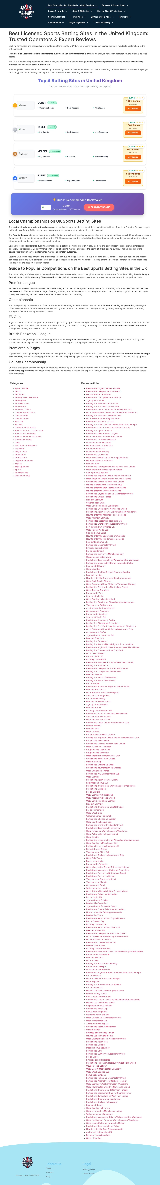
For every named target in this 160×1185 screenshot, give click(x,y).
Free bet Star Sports (96, 689)
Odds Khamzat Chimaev (97, 518)
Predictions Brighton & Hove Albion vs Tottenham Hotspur (113, 972)
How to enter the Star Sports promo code (106, 487)
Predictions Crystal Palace (98, 496)
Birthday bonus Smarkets (98, 1135)
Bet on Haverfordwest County (100, 734)
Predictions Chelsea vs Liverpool (101, 1102)
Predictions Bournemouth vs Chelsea (103, 767)
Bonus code (20, 406)
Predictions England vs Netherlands (103, 388)
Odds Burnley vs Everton (98, 1108)
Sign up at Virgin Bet (96, 617)
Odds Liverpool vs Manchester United (104, 1111)
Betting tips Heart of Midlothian (101, 677)
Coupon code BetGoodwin (98, 557)
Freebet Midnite (93, 725)
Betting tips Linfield (95, 1044)
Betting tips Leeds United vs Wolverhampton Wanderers (112, 840)
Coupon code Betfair (96, 632)
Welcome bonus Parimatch (98, 816)
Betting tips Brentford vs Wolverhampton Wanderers (111, 626)
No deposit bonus (23, 439)
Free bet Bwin (92, 463)
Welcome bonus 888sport (98, 442)
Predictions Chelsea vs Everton (101, 942)
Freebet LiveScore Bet (96, 903)
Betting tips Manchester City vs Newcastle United (109, 563)
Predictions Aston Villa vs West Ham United (107, 713)
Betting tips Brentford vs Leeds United (104, 825)
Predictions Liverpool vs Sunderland (103, 391)
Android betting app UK (97, 1023)
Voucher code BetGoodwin (99, 605)
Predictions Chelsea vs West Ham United (105, 743)
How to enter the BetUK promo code (103, 490)
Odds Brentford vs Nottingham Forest (104, 469)
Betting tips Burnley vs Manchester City (105, 554)
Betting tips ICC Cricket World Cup (102, 773)
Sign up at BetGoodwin (97, 704)
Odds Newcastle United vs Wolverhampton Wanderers (112, 412)
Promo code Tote (94, 593)
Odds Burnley (92, 776)
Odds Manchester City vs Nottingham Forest (107, 457)
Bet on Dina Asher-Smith (97, 740)
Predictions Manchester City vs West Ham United (109, 662)
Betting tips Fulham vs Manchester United (106, 1078)
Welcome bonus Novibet (97, 888)
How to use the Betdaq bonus (100, 1002)
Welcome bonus (22, 475)
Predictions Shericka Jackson (100, 421)
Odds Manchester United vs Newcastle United (108, 1087)
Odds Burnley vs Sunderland (99, 795)
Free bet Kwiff (93, 728)
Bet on (18, 391)
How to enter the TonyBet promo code (104, 1129)
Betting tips (20, 400)
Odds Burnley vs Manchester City (102, 843)
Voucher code (21, 472)
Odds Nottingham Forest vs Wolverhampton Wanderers (112, 1120)
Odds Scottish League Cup (99, 822)
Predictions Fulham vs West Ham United (105, 481)
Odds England (93, 981)
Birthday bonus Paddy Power (100, 1032)
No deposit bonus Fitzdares (99, 460)
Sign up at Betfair (94, 1105)
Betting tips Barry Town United (100, 680)
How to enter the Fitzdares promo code (105, 539)
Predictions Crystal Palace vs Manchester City (108, 427)
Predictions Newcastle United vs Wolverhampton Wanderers (114, 951)
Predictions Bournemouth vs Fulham (103, 1126)
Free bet (19, 421)
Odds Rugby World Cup (97, 530)
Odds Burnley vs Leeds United (100, 599)
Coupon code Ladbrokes (98, 749)
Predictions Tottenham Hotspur (101, 439)
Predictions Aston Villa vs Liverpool (103, 927)
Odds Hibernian (93, 1138)
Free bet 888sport (95, 957)
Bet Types (19, 394)
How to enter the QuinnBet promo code (105, 990)
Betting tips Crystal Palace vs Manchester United (109, 493)
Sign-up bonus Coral (96, 533)
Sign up (18, 463)
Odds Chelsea (92, 731)
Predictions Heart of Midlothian (101, 1026)
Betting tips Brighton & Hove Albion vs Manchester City (112, 737)
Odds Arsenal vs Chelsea (98, 719)
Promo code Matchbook (97, 954)
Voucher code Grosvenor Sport (101, 879)
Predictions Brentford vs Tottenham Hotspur (107, 1090)
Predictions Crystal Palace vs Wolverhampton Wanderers (113, 999)
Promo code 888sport (96, 966)
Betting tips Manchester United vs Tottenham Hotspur (111, 424)
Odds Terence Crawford (97, 590)
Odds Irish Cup (93, 569)
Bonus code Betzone (96, 1075)
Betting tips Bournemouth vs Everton (103, 984)
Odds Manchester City (96, 1020)
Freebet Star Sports (95, 945)
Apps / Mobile (21, 388)
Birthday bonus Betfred (97, 548)
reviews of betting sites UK (99, 1132)
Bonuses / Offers (23, 409)
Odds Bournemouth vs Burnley (100, 801)
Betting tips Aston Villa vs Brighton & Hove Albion (109, 644)
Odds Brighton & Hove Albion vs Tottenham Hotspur (111, 584)
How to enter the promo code (29, 430)
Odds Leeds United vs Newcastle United (105, 1123)
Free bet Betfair (93, 707)
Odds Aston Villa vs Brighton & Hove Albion (107, 891)
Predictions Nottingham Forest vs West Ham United (110, 466)
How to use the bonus (25, 433)
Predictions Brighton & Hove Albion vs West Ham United (113, 647)
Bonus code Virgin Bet (96, 1011)
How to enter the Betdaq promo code (104, 912)
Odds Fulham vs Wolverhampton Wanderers (106, 831)
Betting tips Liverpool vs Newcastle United (106, 508)
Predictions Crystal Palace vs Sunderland (105, 909)
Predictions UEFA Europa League (102, 433)
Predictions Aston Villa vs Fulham (102, 779)
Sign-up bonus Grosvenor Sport (101, 906)
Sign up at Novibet (95, 400)
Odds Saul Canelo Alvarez (98, 581)
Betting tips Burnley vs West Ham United (105, 1054)
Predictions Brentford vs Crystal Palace (105, 807)
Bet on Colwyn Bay (95, 921)
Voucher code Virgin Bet (97, 695)
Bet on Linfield (93, 792)
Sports (18, 469)
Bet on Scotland (93, 975)
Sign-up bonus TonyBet (97, 900)
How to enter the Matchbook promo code (106, 515)
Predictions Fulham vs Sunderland (102, 894)
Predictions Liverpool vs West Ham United (106, 933)
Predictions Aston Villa (97, 1041)
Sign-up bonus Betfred (97, 472)
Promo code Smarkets (96, 614)
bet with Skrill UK (94, 656)
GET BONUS (133, 109)
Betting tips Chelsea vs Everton (101, 819)
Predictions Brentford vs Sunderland (103, 1099)
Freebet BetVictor (94, 915)
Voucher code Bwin (95, 502)
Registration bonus (24, 460)
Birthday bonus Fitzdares (98, 1060)
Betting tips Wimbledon (97, 665)
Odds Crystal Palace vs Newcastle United (106, 1038)
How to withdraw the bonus (28, 436)
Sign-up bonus (22, 466)
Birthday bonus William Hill (99, 710)
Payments (19, 448)
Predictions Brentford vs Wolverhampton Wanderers (110, 786)
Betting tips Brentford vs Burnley (101, 963)
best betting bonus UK (97, 542)
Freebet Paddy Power (96, 993)
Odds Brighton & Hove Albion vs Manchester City (109, 629)
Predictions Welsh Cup (97, 1008)
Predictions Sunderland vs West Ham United (107, 1096)
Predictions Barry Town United (100, 758)
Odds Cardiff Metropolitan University (103, 1069)
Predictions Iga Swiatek (97, 454)
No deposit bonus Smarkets (99, 445)
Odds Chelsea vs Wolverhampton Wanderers (107, 936)
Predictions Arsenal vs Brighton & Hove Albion (108, 686)
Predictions (20, 454)
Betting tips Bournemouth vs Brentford (104, 650)
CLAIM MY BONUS (100, 207)
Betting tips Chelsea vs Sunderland (102, 623)
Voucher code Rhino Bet (97, 852)
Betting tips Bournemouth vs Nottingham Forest (108, 1093)
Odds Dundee (92, 837)
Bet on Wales (92, 1057)
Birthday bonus (22, 403)
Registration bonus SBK (97, 783)
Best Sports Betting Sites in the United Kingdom (71, 5)
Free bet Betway (94, 674)
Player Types (21, 451)
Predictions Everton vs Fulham (100, 876)
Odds (17, 442)
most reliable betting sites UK (100, 608)
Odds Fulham (92, 960)
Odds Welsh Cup (94, 813)
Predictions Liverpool (96, 789)
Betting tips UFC (94, 1050)
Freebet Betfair (93, 1029)
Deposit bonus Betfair (96, 849)
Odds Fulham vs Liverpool (98, 746)
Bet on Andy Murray (95, 698)
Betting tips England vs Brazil (100, 764)
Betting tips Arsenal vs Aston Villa (102, 403)
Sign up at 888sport (95, 566)
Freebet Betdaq (93, 761)
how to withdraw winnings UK (100, 527)
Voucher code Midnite (96, 882)
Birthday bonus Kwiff (96, 659)
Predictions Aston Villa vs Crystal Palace (105, 918)
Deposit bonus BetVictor (98, 1047)
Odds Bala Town (94, 858)
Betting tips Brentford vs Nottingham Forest (107, 587)
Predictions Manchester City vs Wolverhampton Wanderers (114, 1117)
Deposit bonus (22, 418)
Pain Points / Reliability (26, 445)
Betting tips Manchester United (101, 545)
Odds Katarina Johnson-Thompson (102, 692)
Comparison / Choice (25, 412)
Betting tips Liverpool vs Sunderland (103, 671)
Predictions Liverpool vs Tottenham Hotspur (107, 668)
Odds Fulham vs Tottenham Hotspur (103, 978)
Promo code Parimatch (97, 864)
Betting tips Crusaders (96, 641)
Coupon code (21, 415)
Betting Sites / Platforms (26, 397)
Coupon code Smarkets (97, 752)
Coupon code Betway (96, 1066)
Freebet (18, 424)
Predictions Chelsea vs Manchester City (105, 855)
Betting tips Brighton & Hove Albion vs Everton (108, 475)
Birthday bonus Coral (96, 924)
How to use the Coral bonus (99, 1035)
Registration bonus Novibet (99, 1005)
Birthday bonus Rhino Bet (98, 948)
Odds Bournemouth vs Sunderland (102, 505)
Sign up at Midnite (95, 596)
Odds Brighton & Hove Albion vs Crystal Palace (108, 478)
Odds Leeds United (95, 653)
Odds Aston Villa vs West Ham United (104, 436)
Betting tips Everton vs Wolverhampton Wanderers (110, 602)
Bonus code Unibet (95, 861)
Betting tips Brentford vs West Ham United (106, 524)
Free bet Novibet (94, 575)
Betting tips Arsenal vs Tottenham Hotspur (106, 1081)
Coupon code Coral (95, 885)
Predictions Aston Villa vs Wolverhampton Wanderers (111, 512)
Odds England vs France (97, 770)
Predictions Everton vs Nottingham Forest (106, 873)
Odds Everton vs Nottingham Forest (103, 418)
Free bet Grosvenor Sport (98, 701)
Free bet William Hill (95, 930)
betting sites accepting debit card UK (104, 521)
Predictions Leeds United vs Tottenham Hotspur (109, 409)
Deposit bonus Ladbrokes (98, 394)
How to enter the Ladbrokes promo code (105, 536)
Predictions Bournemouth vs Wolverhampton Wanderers (112, 560)
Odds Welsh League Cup (97, 1072)
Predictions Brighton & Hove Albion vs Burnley (108, 572)
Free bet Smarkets (95, 638)
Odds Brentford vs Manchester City (103, 755)
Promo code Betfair (95, 448)
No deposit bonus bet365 (98, 939)
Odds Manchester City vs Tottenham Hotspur (107, 867)
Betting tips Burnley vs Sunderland (102, 406)
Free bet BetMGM (94, 499)
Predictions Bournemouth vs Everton (103, 828)
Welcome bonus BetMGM (98, 969)
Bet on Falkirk (92, 683)
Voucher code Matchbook (98, 716)
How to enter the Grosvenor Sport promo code (108, 578)
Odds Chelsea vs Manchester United (103, 1017)
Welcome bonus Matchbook (99, 1114)
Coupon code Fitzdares (97, 611)
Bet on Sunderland (95, 551)
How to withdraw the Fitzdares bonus (104, 484)
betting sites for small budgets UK (102, 846)
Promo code (21, 457)
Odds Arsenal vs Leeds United (100, 798)
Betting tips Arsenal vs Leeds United (103, 415)
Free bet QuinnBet (94, 804)
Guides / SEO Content (25, 427)
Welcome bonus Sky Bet (97, 1014)
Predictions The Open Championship (103, 397)
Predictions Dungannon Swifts (100, 620)
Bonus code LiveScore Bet (98, 996)
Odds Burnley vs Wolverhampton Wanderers (107, 1084)
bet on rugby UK (94, 897)
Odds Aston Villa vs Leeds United (102, 834)
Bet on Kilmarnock (95, 810)
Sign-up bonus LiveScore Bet (100, 635)
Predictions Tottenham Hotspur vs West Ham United (111, 1063)
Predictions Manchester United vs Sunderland (107, 870)
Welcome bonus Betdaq (97, 451)
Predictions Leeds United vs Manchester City (107, 722)
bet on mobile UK (94, 987)
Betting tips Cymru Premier (99, 430)
